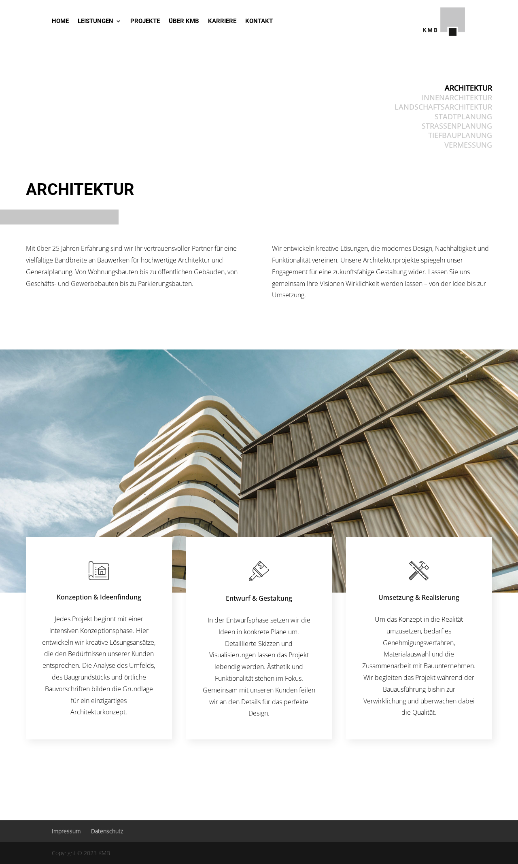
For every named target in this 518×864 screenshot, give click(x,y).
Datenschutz (107, 831)
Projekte (145, 21)
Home (60, 21)
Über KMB (184, 21)
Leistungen (95, 21)
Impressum (66, 831)
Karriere (222, 21)
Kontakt (259, 21)
